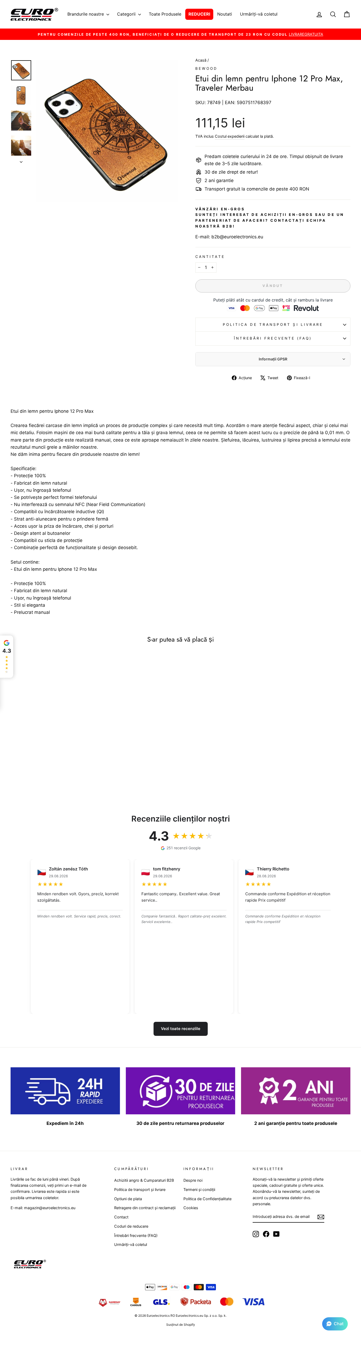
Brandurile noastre (86, 14)
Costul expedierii (229, 136)
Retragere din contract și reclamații (144, 1207)
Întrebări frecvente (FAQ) (273, 338)
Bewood (206, 68)
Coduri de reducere (131, 1226)
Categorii (127, 14)
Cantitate (210, 256)
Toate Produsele (165, 14)
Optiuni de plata (128, 1198)
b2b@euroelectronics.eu (237, 236)
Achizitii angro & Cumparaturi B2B (144, 1180)
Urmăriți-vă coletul (258, 14)
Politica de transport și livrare (273, 324)
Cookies (190, 1207)
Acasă (201, 60)
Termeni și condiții (199, 1189)
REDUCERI (199, 14)
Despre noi (192, 1180)
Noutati (224, 14)
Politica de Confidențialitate (207, 1198)
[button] (335, 1324)
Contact (121, 1217)
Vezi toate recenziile (180, 1028)
